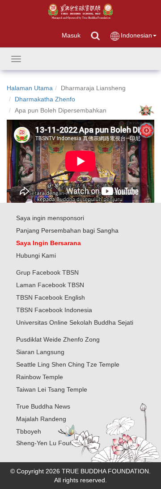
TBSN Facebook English (50, 297)
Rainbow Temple (39, 376)
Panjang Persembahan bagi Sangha (67, 230)
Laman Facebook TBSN (50, 284)
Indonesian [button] (136, 35)
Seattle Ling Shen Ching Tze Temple (67, 364)
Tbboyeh (28, 431)
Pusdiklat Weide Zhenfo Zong (58, 339)
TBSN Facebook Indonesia (54, 309)
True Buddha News (43, 406)
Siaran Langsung (40, 351)
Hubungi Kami (36, 255)
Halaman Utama (30, 88)
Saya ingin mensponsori (50, 218)
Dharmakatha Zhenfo (45, 99)
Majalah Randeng (41, 418)
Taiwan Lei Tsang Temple (51, 389)
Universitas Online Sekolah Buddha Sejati (74, 322)
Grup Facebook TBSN (47, 272)
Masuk (71, 35)
